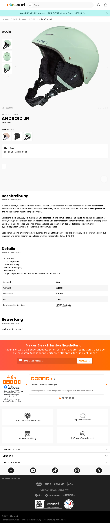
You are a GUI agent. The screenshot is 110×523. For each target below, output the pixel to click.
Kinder (59, 293)
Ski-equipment (24, 19)
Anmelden (84, 360)
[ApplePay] (70, 484)
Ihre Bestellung (12, 449)
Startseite (5, 19)
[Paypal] (59, 484)
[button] (107, 66)
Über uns (8, 455)
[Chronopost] (52, 495)
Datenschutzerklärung (31, 519)
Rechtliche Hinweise (10, 519)
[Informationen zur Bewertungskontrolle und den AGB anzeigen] (22, 391)
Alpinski (14, 19)
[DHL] (69, 495)
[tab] (55, 449)
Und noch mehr (11, 462)
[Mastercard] (39, 484)
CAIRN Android (63, 305)
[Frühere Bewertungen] (27, 384)
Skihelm (35, 19)
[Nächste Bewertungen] (106, 384)
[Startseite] (16, 5)
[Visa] (48, 484)
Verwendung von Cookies (55, 519)
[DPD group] (38, 495)
